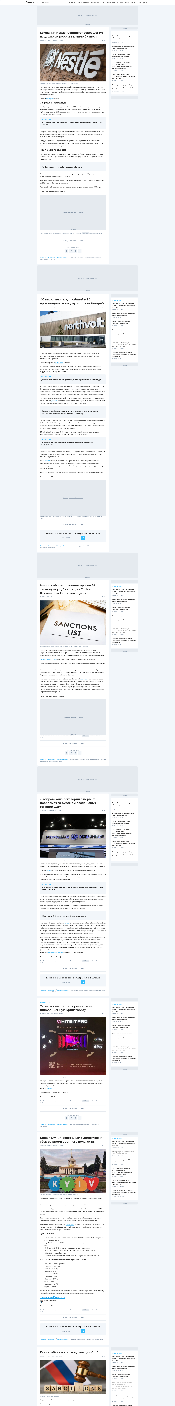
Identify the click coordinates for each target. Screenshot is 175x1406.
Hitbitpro (54, 1097)
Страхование (110, 2)
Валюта (79, 2)
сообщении (59, 363)
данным (54, 401)
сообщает (49, 99)
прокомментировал (55, 952)
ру (140, 2)
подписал (83, 679)
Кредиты (86, 2)
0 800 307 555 (45, 2)
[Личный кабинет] (143, 2)
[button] (83, 537)
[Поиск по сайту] (147, 2)
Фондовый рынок (57, 40)
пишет (48, 870)
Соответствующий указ (48, 659)
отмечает (46, 461)
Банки (127, 2)
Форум (133, 2)
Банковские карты (97, 2)
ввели (67, 923)
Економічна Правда (58, 191)
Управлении (59, 1205)
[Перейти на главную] (32, 2)
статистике (70, 1224)
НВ (52, 477)
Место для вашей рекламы (87, 15)
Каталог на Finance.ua (52, 1297)
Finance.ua (43, 257)
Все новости (51, 257)
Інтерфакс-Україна (57, 696)
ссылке (49, 1088)
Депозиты (120, 2)
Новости (72, 2)
